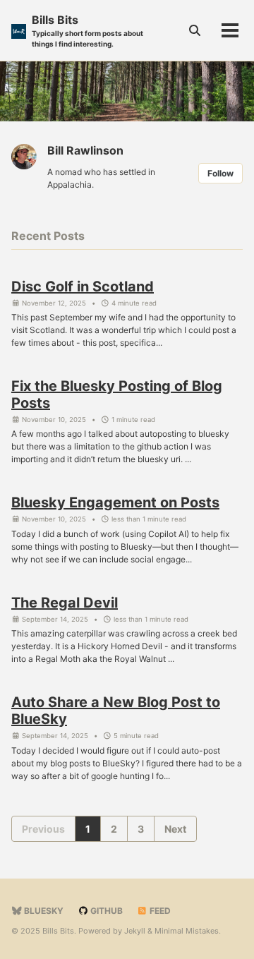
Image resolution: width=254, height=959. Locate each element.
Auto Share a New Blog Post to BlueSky (115, 711)
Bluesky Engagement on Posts (115, 502)
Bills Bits (87, 30)
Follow (220, 173)
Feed (159, 910)
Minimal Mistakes (187, 931)
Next (175, 829)
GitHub (105, 910)
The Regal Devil (64, 602)
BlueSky (43, 910)
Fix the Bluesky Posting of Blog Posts (116, 394)
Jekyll (134, 931)
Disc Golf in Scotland (82, 286)
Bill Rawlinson (85, 150)
